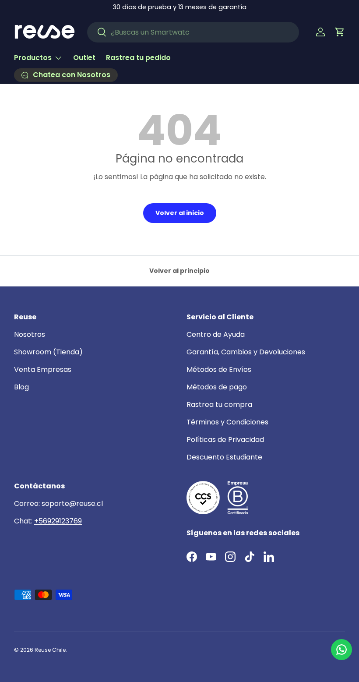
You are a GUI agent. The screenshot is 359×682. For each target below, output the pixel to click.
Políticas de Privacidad (225, 440)
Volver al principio (179, 270)
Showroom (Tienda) (48, 352)
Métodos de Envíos (219, 369)
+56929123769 (58, 521)
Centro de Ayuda (216, 334)
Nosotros (29, 334)
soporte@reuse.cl (72, 503)
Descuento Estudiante (224, 457)
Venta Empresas (42, 369)
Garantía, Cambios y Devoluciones (246, 352)
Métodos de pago (217, 387)
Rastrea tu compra (219, 404)
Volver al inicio (179, 212)
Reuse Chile (50, 650)
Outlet (84, 58)
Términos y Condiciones (227, 422)
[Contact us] (341, 649)
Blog (21, 387)
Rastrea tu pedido (138, 58)
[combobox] (193, 32)
